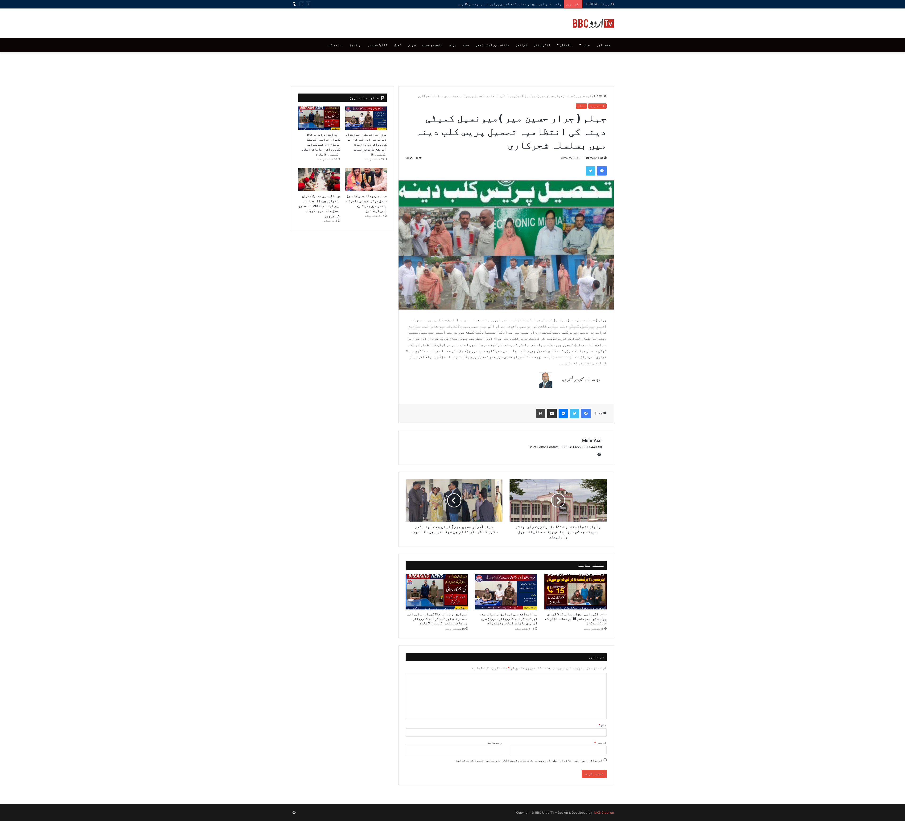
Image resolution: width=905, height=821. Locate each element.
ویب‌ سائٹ (495, 742)
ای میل (600, 742)
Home (599, 96)
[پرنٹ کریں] (540, 413)
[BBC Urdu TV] (593, 23)
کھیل (398, 45)
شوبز (412, 45)
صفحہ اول (604, 45)
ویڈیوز (355, 45)
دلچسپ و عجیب (432, 45)
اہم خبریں (584, 96)
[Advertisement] (452, 68)
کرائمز (521, 45)
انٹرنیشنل (542, 45)
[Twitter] (590, 171)
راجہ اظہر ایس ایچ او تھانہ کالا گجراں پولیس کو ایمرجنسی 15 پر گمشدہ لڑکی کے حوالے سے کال (488, 4)
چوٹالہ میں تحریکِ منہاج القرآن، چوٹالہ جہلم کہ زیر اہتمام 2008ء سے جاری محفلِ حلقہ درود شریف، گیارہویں (319, 206)
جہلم (586, 45)
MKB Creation (603, 812)
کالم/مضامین (377, 45)
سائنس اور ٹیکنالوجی (492, 45)
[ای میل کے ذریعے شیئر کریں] (552, 413)
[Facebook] (602, 171)
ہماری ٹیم (335, 45)
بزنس (453, 45)
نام (603, 725)
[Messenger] (563, 413)
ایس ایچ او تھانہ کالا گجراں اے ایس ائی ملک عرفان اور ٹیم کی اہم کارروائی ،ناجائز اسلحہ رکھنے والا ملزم (437, 618)
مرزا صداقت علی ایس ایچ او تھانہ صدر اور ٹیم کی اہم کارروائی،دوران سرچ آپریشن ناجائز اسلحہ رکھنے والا (508, 618)
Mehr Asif (596, 158)
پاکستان (566, 45)
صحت (466, 45)
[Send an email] (587, 158)
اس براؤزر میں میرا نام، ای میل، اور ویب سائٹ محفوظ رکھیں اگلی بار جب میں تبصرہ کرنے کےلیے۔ (528, 760)
